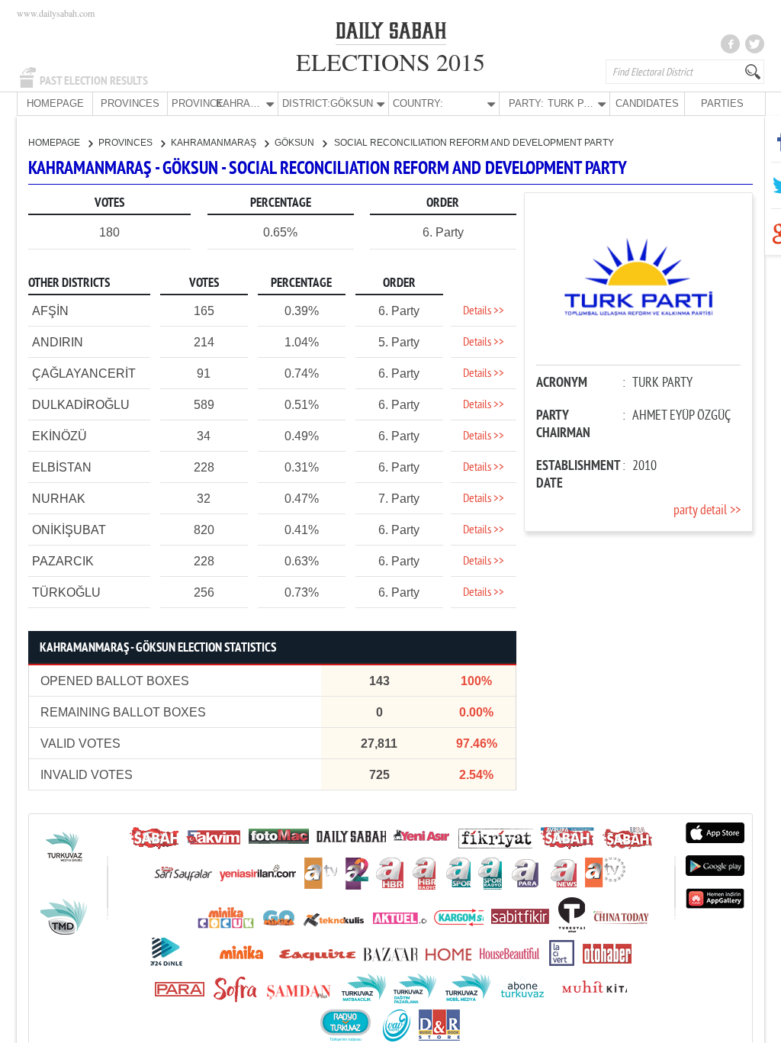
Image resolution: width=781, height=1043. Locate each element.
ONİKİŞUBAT (69, 529)
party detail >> (707, 511)
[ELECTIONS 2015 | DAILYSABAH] (391, 33)
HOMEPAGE (55, 103)
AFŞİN (50, 310)
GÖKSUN (296, 142)
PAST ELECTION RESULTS (94, 81)
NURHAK (58, 498)
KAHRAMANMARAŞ (215, 142)
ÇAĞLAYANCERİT (84, 373)
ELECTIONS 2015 (390, 61)
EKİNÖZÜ (59, 436)
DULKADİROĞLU (81, 404)
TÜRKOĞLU (66, 592)
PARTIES (722, 103)
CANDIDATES (647, 103)
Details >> (483, 311)
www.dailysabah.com (56, 13)
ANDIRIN (57, 342)
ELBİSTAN (62, 467)
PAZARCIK (63, 561)
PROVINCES (130, 103)
